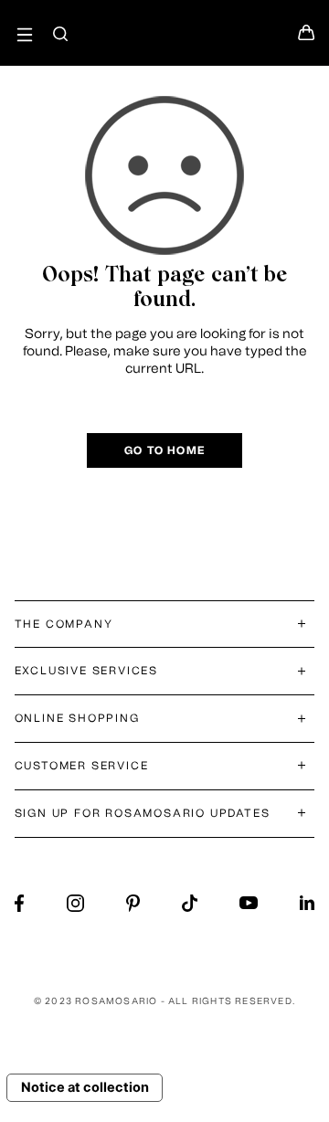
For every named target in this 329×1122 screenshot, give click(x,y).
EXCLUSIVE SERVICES (86, 670)
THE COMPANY (64, 624)
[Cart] (306, 37)
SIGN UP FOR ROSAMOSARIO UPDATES (143, 813)
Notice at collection (85, 1087)
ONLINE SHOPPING (77, 718)
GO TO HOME (164, 450)
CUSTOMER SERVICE (82, 765)
